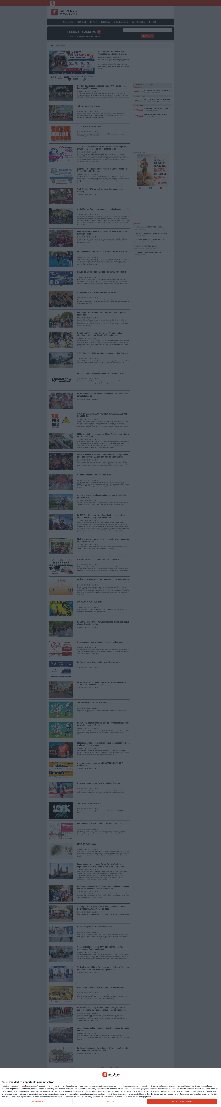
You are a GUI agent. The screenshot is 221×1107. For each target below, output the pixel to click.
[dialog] (110, 1087)
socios (21, 1086)
